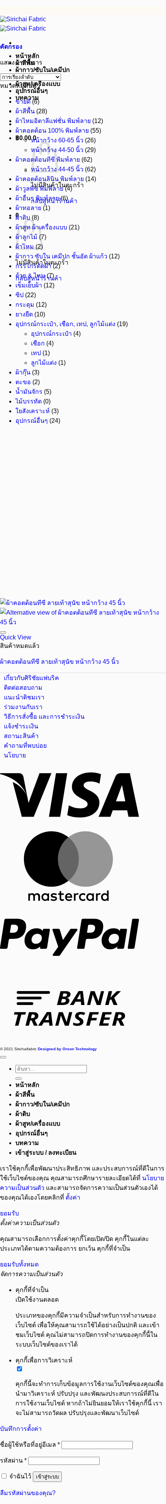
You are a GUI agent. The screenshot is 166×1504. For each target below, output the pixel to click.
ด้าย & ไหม (30, 275)
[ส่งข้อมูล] (18, 1078)
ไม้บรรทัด (28, 401)
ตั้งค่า (73, 1197)
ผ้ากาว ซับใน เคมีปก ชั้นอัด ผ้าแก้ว (61, 256)
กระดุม (24, 304)
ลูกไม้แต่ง (44, 362)
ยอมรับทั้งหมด (19, 1264)
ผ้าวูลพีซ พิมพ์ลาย (39, 188)
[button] (11, 46)
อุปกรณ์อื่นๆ (31, 90)
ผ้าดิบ (22, 217)
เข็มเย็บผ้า (28, 285)
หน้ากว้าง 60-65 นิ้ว (57, 140)
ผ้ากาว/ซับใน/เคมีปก (42, 70)
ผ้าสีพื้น (25, 111)
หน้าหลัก (27, 56)
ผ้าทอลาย (28, 208)
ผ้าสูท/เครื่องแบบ (37, 1123)
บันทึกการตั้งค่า (21, 1428)
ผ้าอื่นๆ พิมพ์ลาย (37, 198)
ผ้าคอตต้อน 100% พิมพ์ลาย (52, 130)
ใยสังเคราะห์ (32, 411)
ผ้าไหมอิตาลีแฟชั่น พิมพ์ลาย (53, 121)
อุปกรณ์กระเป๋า (51, 333)
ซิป (19, 295)
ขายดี (22, 101)
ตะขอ (23, 382)
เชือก (38, 343)
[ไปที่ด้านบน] (3, 1057)
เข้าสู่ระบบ (47, 1477)
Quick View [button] (15, 637)
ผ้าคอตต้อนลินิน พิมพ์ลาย (49, 179)
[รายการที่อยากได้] (3, 632)
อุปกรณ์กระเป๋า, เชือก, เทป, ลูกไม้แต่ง (65, 324)
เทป (36, 353)
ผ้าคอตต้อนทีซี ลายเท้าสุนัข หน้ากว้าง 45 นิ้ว (59, 661)
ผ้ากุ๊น (22, 372)
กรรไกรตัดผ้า (33, 266)
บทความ (27, 1143)
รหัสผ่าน (13, 1460)
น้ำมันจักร (28, 391)
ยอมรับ (9, 1213)
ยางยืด (24, 314)
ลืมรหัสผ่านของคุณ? (28, 1493)
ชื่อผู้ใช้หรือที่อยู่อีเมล (30, 1444)
